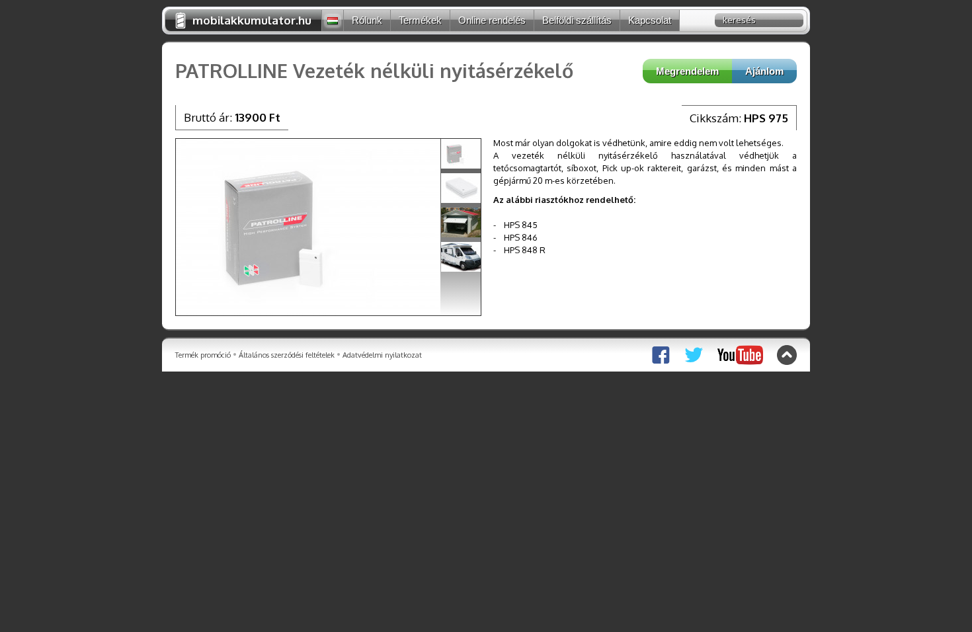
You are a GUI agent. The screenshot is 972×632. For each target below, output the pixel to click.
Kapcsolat (649, 20)
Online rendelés (492, 20)
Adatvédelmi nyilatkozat (382, 355)
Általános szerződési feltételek (287, 355)
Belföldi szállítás (577, 20)
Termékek (420, 20)
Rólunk (367, 20)
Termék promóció (203, 355)
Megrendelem (687, 71)
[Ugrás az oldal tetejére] (787, 355)
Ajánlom (764, 71)
